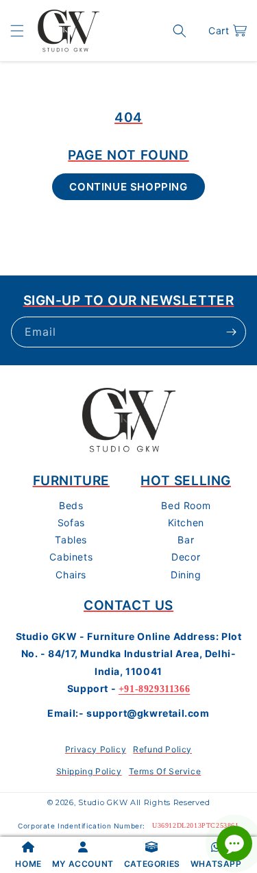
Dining (186, 574)
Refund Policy (162, 749)
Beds (71, 505)
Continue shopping (128, 186)
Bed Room (185, 505)
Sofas (71, 522)
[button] (17, 31)
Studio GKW (102, 802)
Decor (185, 557)
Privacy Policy (95, 749)
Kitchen (186, 522)
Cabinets (71, 557)
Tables (71, 539)
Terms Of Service (165, 771)
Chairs (71, 574)
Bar (186, 539)
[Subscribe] (231, 332)
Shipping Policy (89, 771)
